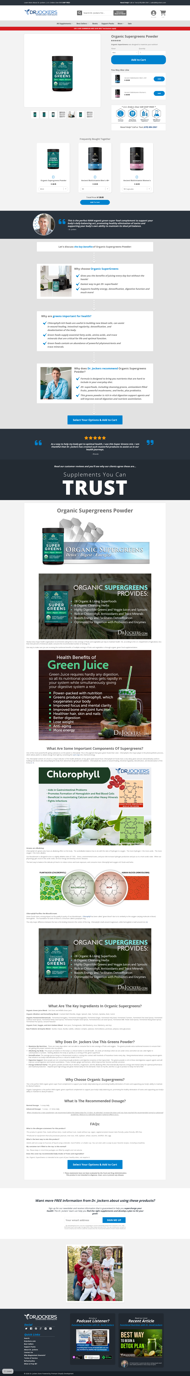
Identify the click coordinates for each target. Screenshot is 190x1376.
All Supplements (64, 23)
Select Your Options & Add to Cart (95, 420)
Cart (163, 17)
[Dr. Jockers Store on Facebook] (31, 1329)
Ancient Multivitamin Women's (135, 92)
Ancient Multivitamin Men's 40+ (135, 78)
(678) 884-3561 (143, 3)
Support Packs (107, 23)
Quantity (142, 48)
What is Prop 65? (30, 1364)
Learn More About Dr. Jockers (34, 3)
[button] (116, 40)
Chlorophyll (86, 916)
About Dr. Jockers (31, 1350)
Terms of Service (31, 1358)
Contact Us (28, 1352)
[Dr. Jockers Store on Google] (41, 1329)
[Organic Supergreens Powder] (35, 115)
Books (95, 23)
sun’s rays (76, 755)
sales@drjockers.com (158, 3)
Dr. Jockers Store (36, 1373)
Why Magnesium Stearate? (35, 1355)
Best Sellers (82, 23)
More (120, 23)
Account (153, 17)
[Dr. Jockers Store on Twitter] (26, 1329)
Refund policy (29, 1361)
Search (26, 1338)
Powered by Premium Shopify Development (57, 1373)
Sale (130, 23)
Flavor (113, 48)
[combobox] (95, 13)
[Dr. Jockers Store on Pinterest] (36, 1329)
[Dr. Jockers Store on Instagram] (46, 1329)
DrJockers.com (30, 1341)
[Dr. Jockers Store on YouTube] (50, 1329)
